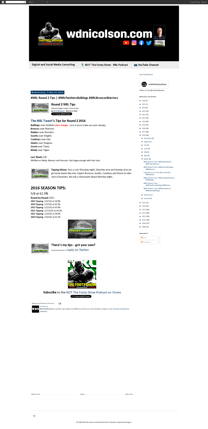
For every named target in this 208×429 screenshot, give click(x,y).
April (146, 156)
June (146, 149)
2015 (144, 203)
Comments (147, 242)
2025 (144, 104)
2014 (144, 206)
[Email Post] (59, 303)
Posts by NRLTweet (146, 75)
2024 (144, 108)
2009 (144, 223)
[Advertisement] (82, 80)
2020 (144, 121)
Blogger (128, 422)
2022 (144, 115)
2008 (144, 227)
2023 (144, 111)
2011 (144, 216)
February (147, 195)
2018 (144, 128)
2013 (144, 210)
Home (82, 394)
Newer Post (35, 394)
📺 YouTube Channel (146, 65)
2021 (144, 118)
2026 (144, 101)
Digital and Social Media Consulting (53, 64)
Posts (145, 238)
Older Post (129, 394)
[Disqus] (82, 355)
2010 (144, 220)
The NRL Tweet (41, 121)
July (145, 145)
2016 (144, 135)
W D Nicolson (59, 111)
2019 (144, 125)
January (147, 198)
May (145, 152)
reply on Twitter (78, 250)
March (146, 159)
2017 (144, 132)
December (148, 138)
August (146, 142)
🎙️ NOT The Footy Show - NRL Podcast (104, 65)
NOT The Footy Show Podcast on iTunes (93, 292)
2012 (144, 213)
